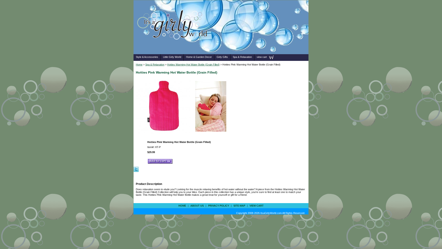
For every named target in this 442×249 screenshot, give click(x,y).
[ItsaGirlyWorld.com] (174, 47)
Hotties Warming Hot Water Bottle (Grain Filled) (193, 64)
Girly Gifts (222, 57)
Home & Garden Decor (199, 57)
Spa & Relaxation (242, 57)
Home (139, 64)
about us (197, 205)
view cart (262, 57)
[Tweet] (136, 169)
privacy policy (218, 205)
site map (239, 205)
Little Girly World (172, 57)
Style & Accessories (147, 57)
